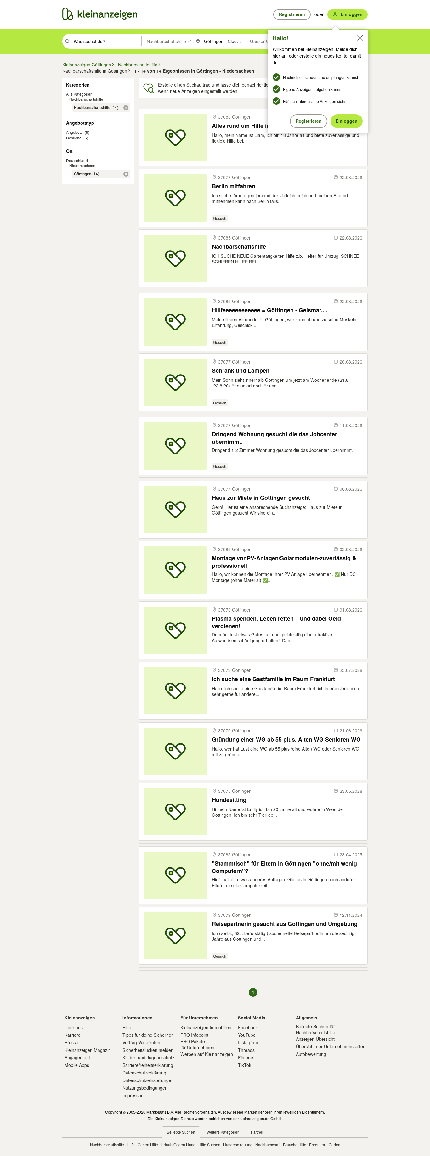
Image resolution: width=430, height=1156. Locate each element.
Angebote (74, 132)
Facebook (248, 1027)
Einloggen (347, 121)
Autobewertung (311, 1054)
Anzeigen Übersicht (315, 1039)
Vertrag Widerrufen (141, 1042)
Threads (246, 1050)
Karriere (73, 1035)
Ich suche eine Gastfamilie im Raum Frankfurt (273, 679)
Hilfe (126, 1027)
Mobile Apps (77, 1065)
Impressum (133, 1095)
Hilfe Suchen (209, 1144)
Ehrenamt (317, 1144)
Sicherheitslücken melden (147, 1050)
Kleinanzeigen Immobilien (205, 1027)
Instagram (248, 1042)
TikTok (244, 1065)
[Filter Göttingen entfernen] (125, 174)
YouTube (247, 1035)
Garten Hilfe (148, 1144)
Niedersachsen (82, 165)
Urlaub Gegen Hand (178, 1144)
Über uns (74, 1027)
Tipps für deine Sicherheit (147, 1035)
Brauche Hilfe (294, 1144)
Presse (71, 1042)
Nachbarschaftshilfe (86, 99)
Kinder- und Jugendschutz (148, 1057)
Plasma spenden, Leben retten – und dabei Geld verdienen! (276, 622)
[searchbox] (106, 41)
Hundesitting (229, 800)
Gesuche (74, 137)
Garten (334, 1144)
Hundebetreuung (237, 1144)
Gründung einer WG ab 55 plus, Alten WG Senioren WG (286, 739)
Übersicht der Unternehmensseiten (330, 1046)
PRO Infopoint (194, 1035)
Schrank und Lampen (240, 370)
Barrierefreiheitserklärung (147, 1065)
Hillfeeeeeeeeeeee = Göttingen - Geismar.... (269, 310)
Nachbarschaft (267, 1144)
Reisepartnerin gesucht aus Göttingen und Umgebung (285, 924)
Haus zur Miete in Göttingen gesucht (261, 497)
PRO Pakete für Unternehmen (197, 1044)
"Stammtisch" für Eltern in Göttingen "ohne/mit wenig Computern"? (284, 867)
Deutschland (77, 160)
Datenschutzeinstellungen (148, 1080)
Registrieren (309, 121)
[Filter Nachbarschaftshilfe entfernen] (125, 107)
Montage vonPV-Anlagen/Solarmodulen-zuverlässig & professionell (284, 562)
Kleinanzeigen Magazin (88, 1050)
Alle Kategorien (79, 94)
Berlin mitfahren (233, 186)
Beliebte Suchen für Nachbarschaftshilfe (315, 1029)
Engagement (77, 1057)
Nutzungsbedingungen (144, 1088)
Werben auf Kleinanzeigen (206, 1054)
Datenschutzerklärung (144, 1072)
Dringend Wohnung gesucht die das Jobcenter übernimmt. (274, 438)
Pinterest (247, 1057)
